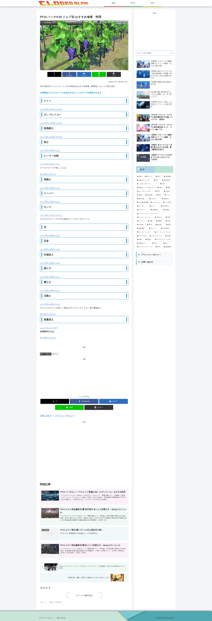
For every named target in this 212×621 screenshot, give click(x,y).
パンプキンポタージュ (50, 150)
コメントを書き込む (84, 595)
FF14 (56, 354)
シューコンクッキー (49, 328)
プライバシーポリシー (65, 416)
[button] (114, 74)
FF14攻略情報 (46, 354)
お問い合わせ (46, 416)
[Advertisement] (84, 376)
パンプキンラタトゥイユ (51, 109)
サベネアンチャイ (48, 174)
